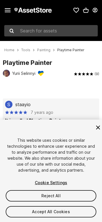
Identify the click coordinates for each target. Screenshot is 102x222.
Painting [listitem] (43, 50)
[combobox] (51, 30)
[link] (76, 10)
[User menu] (95, 10)
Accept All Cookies (51, 211)
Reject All (50, 195)
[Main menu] (7, 10)
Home (9, 50)
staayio (23, 104)
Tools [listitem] (25, 50)
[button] (85, 10)
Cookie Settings (51, 182)
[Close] (98, 127)
